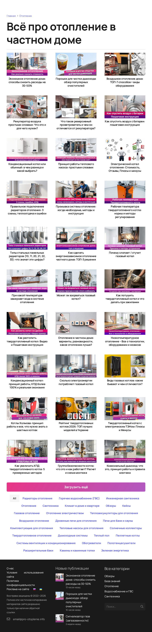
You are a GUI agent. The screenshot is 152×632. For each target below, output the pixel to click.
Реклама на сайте (18, 589)
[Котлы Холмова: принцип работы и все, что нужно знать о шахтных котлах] (27, 399)
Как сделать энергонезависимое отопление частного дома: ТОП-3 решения (76, 256)
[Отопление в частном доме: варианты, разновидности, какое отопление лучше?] (76, 314)
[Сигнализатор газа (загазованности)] (60, 616)
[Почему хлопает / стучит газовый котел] (124, 229)
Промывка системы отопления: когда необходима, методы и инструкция (76, 210)
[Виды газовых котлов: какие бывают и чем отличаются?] (124, 356)
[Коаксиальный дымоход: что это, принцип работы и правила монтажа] (124, 442)
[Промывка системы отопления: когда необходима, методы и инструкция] (76, 183)
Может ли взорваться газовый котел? (76, 296)
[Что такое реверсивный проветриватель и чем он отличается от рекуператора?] (76, 97)
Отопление (111, 586)
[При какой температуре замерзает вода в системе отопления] (27, 271)
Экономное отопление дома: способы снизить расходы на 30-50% (27, 82)
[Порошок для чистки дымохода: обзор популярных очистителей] (76, 55)
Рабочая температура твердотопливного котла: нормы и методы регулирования (124, 212)
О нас (10, 568)
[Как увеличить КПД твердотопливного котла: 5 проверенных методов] (27, 442)
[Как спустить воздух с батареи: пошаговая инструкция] (124, 97)
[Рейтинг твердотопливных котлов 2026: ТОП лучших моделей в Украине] (76, 399)
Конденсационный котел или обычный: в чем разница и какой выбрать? (27, 167)
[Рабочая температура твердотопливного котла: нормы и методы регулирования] (124, 183)
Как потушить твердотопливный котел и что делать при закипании (125, 298)
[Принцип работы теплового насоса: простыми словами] (76, 140)
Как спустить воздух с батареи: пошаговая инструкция (125, 122)
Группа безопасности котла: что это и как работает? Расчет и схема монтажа (76, 469)
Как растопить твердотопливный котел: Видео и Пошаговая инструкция (27, 341)
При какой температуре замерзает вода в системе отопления (27, 298)
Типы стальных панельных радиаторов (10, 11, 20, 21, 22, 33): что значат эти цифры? (27, 256)
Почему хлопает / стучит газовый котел (125, 254)
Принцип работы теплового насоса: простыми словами (76, 165)
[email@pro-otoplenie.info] (10, 619)
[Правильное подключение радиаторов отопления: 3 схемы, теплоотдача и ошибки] (27, 183)
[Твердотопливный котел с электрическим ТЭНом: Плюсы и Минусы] (124, 399)
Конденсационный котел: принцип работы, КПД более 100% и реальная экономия (27, 384)
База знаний (112, 581)
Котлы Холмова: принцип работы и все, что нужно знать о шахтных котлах (27, 426)
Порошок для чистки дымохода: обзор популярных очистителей (76, 82)
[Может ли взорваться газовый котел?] (76, 271)
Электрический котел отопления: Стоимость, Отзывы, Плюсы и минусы (125, 167)
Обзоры (109, 576)
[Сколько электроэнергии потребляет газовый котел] (76, 356)
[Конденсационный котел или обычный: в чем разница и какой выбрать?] (27, 140)
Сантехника (112, 596)
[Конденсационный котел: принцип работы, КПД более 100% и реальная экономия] (27, 356)
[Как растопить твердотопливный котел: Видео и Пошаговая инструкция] (27, 314)
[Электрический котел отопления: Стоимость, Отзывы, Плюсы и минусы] (124, 140)
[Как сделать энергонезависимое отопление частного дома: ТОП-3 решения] (76, 229)
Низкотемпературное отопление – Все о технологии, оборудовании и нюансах (125, 341)
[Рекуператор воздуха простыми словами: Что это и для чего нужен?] (27, 97)
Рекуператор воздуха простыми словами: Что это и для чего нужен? (27, 124)
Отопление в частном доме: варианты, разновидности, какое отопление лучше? (76, 341)
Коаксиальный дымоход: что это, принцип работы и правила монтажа (125, 469)
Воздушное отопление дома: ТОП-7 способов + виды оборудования (125, 82)
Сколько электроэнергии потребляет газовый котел (76, 382)
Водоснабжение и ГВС (118, 591)
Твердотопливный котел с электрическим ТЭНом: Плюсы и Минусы (125, 426)
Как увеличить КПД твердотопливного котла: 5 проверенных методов (27, 469)
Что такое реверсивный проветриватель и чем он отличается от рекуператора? (76, 124)
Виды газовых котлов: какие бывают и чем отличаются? (125, 382)
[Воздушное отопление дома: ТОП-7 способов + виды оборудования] (124, 55)
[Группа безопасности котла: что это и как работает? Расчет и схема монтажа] (76, 442)
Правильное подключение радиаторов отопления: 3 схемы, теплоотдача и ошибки (27, 210)
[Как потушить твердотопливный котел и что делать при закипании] (124, 271)
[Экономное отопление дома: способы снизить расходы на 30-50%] (27, 55)
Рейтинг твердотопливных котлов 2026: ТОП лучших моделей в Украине (76, 426)
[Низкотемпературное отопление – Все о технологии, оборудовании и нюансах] (124, 314)
